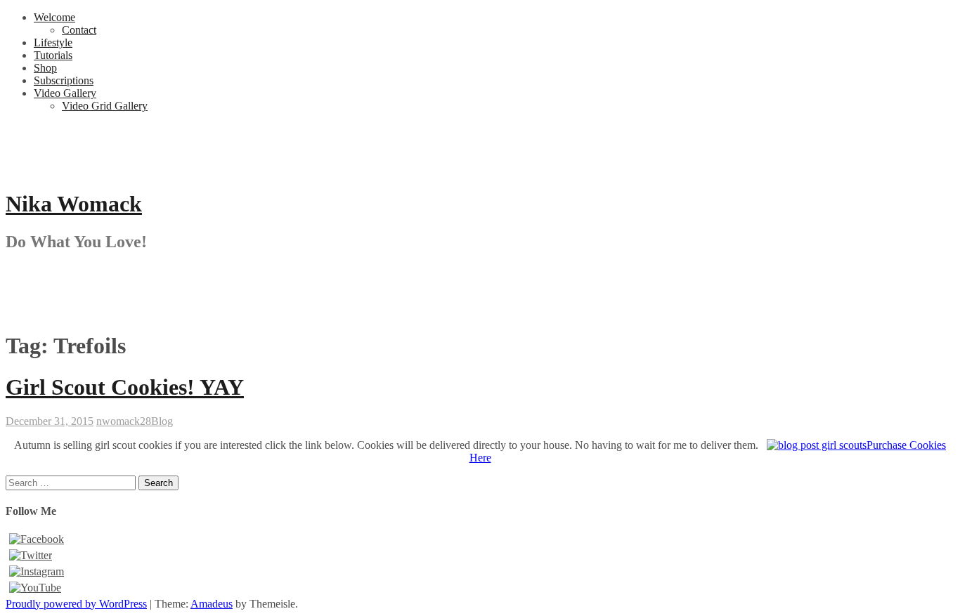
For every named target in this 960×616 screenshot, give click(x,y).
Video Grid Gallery (105, 106)
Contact (79, 30)
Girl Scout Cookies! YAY (125, 387)
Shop (45, 68)
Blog (162, 421)
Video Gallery (65, 93)
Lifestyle (53, 42)
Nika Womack (74, 203)
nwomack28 (123, 421)
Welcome (54, 17)
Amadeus (211, 604)
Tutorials (53, 55)
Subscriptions (63, 80)
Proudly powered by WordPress (76, 604)
